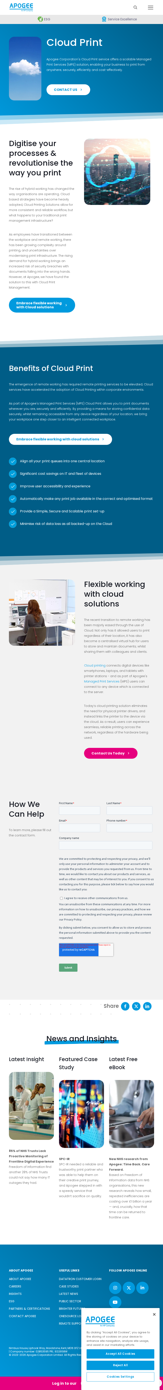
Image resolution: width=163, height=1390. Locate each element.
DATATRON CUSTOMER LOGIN (80, 1279)
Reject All (120, 1365)
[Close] (154, 1314)
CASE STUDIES (69, 1286)
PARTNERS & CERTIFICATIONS (29, 1309)
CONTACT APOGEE (22, 1316)
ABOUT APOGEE (20, 1279)
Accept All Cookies (120, 1354)
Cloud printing (94, 665)
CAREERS (15, 1286)
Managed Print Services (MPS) (61, 403)
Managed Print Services (101, 681)
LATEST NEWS (68, 1294)
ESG (11, 1301)
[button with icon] (115, 1288)
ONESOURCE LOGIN (72, 1316)
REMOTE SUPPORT (72, 1323)
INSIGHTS (15, 1294)
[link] (31, 1106)
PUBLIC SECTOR (70, 1301)
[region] (120, 1349)
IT (66, 473)
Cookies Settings (120, 1377)
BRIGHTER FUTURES (72, 1309)
